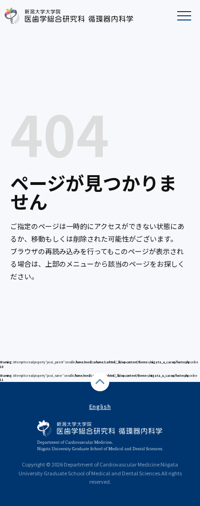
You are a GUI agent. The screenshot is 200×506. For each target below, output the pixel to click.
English (100, 406)
